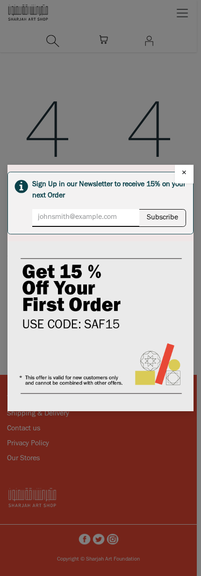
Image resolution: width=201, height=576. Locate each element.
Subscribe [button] (162, 218)
